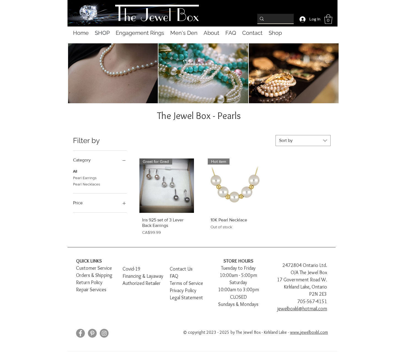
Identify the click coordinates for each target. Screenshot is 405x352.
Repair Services (91, 290)
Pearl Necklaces (86, 184)
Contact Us (181, 269)
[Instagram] (104, 333)
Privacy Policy (183, 290)
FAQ (174, 276)
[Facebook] (80, 333)
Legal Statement (186, 298)
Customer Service (94, 268)
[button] (328, 19)
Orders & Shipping (94, 275)
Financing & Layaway (143, 276)
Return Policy (89, 282)
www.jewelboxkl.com (309, 332)
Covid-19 (132, 269)
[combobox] (303, 140)
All (75, 171)
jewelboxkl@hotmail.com (302, 309)
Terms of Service (186, 283)
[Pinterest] (92, 333)
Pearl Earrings (85, 178)
